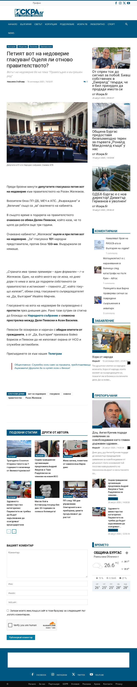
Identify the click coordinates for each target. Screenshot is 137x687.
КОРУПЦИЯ (51, 24)
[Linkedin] (43, 94)
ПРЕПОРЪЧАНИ (106, 395)
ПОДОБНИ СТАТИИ (23, 432)
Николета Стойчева (16, 81)
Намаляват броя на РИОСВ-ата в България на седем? (117, 243)
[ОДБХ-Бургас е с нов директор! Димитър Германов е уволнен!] (111, 177)
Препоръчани (46, 46)
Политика (34, 46)
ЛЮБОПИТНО (97, 24)
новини (67, 393)
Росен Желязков (33, 397)
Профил (37, 3)
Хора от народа (102, 356)
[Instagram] (120, 3)
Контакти (107, 683)
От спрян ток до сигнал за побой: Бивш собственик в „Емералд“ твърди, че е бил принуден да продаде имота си (111, 80)
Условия (75, 683)
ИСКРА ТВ (82, 24)
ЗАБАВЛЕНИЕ (104, 320)
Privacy (119, 683)
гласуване (55, 393)
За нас (42, 683)
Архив (97, 683)
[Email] (59, 94)
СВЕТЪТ (38, 24)
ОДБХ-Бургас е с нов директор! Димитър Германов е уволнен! (109, 197)
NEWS (11, 33)
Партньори (53, 683)
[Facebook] (116, 3)
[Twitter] (124, 3)
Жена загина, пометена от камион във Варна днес (75, 463)
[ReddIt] (51, 94)
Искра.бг (96, 361)
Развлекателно (99, 351)
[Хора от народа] (111, 339)
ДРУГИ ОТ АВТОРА (55, 432)
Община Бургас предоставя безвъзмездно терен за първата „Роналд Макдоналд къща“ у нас (109, 140)
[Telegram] (85, 94)
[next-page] (14, 531)
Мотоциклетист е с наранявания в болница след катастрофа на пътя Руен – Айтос (114, 268)
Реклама (87, 683)
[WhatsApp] (68, 94)
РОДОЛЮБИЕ (67, 24)
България (12, 46)
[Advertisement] (47, 176)
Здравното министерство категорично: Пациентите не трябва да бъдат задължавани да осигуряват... (116, 518)
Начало (32, 683)
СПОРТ (111, 24)
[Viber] (76, 94)
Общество (22, 46)
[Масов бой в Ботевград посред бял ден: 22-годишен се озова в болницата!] (47, 490)
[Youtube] (128, 3)
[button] (126, 24)
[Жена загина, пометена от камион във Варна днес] (75, 449)
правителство (15, 397)
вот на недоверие (37, 393)
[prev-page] (9, 531)
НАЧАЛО (12, 24)
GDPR (65, 683)
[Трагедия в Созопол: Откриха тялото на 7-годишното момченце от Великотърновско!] (19, 449)
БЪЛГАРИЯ (25, 24)
